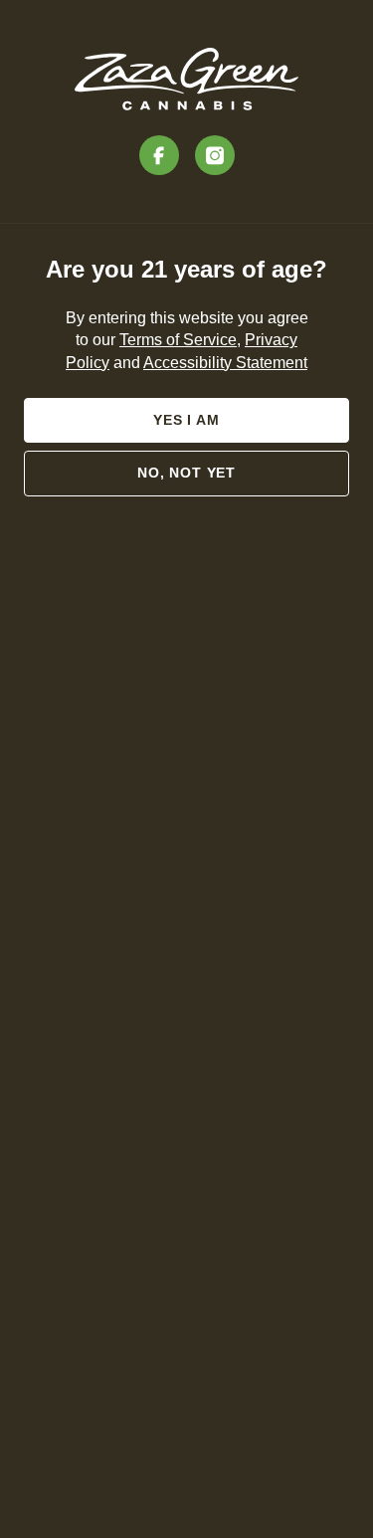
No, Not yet (186, 473)
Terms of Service (178, 339)
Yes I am (186, 420)
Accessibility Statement (225, 362)
